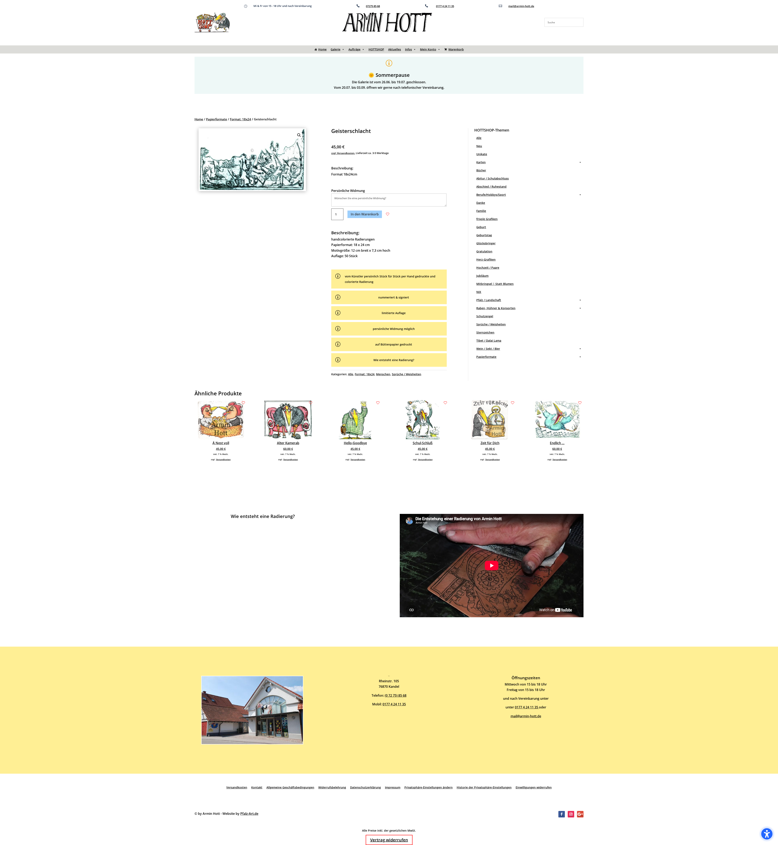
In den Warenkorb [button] (365, 214)
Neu (479, 146)
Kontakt (256, 787)
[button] (299, 135)
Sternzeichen (485, 332)
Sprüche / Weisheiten (406, 374)
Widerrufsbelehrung (332, 787)
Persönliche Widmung (348, 190)
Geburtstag (484, 235)
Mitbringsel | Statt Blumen (495, 284)
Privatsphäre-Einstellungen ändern (428, 787)
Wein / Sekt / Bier (488, 349)
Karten (481, 162)
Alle (350, 374)
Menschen (383, 374)
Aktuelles (394, 49)
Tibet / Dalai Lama (488, 340)
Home (322, 49)
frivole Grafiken (487, 219)
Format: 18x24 (240, 119)
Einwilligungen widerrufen (534, 787)
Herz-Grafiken (486, 259)
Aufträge (354, 49)
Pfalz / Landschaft (488, 300)
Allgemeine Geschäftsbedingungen (290, 787)
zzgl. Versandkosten (343, 153)
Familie (481, 211)
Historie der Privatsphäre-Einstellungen (484, 787)
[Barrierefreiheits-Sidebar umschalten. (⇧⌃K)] (767, 834)
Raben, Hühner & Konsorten (495, 308)
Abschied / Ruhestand (491, 186)
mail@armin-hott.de (521, 6)
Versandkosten (223, 459)
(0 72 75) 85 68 (395, 695)
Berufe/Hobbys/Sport (491, 195)
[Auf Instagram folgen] (571, 814)
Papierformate (216, 119)
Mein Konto (428, 49)
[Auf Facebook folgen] (561, 814)
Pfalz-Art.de (249, 813)
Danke (480, 203)
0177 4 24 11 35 (445, 6)
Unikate (481, 154)
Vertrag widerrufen (389, 840)
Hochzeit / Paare (487, 268)
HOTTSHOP (376, 49)
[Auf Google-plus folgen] (580, 814)
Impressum (392, 787)
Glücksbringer (486, 243)
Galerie (335, 49)
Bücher (481, 170)
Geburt (481, 227)
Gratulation (484, 251)
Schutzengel (484, 316)
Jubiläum (482, 276)
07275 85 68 (373, 6)
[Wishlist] (387, 214)
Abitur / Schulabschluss (492, 178)
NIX (478, 292)
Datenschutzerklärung (365, 787)
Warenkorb (456, 49)
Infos (408, 49)
